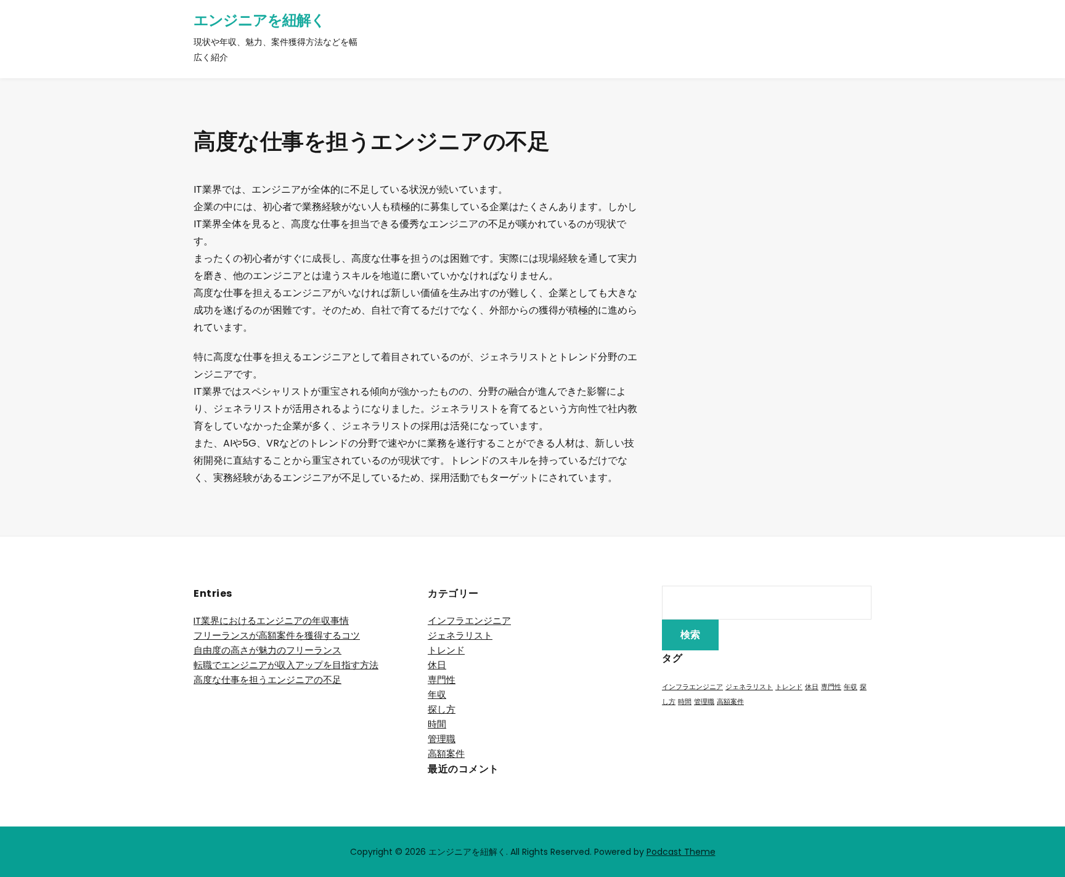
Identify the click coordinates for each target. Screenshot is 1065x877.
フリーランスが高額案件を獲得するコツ (277, 635)
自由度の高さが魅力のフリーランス (267, 650)
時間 (437, 723)
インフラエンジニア (469, 620)
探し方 (441, 709)
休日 (437, 664)
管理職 (441, 738)
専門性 (441, 679)
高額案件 (446, 753)
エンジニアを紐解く (259, 20)
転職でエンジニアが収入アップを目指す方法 (286, 664)
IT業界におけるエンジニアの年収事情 (271, 620)
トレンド (446, 650)
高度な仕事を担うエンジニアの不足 (267, 679)
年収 (437, 694)
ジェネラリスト (460, 635)
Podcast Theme (681, 852)
